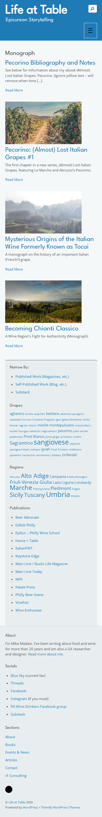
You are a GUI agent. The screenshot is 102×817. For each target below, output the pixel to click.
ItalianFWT (23, 548)
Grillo (86, 419)
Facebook (18, 690)
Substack (22, 392)
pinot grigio (52, 436)
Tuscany (34, 495)
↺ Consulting (16, 775)
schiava (35, 449)
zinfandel (69, 454)
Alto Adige (35, 475)
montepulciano (61, 425)
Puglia (76, 489)
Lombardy (82, 482)
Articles (11, 760)
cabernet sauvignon (72, 414)
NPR (18, 579)
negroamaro (49, 431)
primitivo (66, 436)
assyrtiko (39, 414)
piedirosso (16, 436)
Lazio (57, 482)
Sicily (16, 495)
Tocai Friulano (59, 449)
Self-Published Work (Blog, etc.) (40, 384)
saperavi (75, 443)
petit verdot (80, 431)
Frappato (49, 419)
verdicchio (28, 455)
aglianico (17, 413)
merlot (42, 425)
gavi (58, 419)
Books (10, 744)
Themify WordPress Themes (60, 807)
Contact (11, 767)
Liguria (68, 482)
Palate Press (25, 587)
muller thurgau (19, 431)
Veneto (75, 496)
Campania (58, 476)
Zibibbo (56, 455)
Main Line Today (28, 571)
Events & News (17, 752)
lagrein (23, 425)
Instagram (19, 698)
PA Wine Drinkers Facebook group (38, 706)
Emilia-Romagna (77, 477)
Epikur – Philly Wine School (37, 532)
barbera (52, 413)
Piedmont (61, 488)
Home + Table (26, 540)
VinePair (22, 602)
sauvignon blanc (20, 449)
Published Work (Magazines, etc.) (42, 376)
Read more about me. (46, 654)
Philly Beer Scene (29, 594)
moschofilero (83, 425)
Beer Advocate (27, 517)
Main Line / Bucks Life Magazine (41, 563)
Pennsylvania (41, 489)
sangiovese (51, 442)
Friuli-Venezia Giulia (31, 482)
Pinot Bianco (34, 436)
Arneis (29, 414)
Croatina (37, 419)
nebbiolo (35, 431)
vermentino (43, 455)
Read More (14, 90)
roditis (77, 436)
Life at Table (17, 802)
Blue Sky (18, 675)
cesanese (15, 419)
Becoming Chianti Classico (41, 329)
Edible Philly (25, 525)
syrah (45, 449)
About (10, 736)
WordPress (30, 807)
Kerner (14, 425)
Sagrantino (21, 443)
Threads (17, 683)
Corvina (26, 419)
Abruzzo (15, 477)
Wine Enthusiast (28, 610)
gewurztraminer (72, 419)
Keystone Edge (27, 556)
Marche (21, 487)
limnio (33, 425)
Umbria (58, 494)
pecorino (65, 430)
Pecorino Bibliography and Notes (50, 63)
